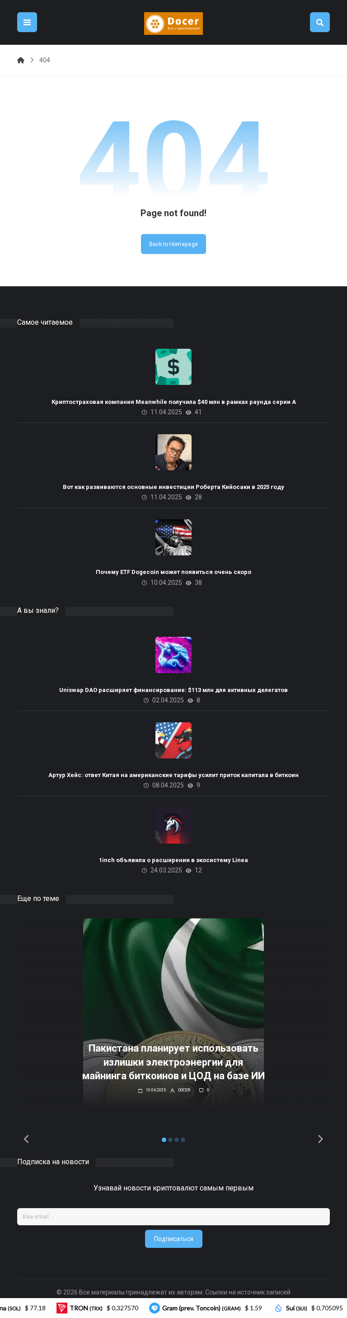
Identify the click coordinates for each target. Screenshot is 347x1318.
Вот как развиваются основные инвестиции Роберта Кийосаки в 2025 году (173, 487)
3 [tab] (176, 1140)
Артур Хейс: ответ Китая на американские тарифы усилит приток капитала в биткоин (173, 775)
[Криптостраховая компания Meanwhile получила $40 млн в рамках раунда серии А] (173, 367)
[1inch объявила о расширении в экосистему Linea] (173, 825)
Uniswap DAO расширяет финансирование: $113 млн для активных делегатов (173, 690)
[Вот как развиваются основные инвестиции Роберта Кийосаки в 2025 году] (173, 452)
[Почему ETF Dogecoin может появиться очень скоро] (173, 537)
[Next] (320, 1139)
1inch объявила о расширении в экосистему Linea (173, 860)
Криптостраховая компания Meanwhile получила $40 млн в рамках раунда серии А (174, 401)
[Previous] (26, 1139)
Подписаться (173, 1238)
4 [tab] (183, 1140)
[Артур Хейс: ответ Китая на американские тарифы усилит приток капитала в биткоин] (173, 740)
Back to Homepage (173, 243)
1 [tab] (164, 1140)
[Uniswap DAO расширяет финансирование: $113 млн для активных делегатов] (173, 655)
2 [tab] (170, 1140)
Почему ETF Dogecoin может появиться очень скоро (173, 572)
